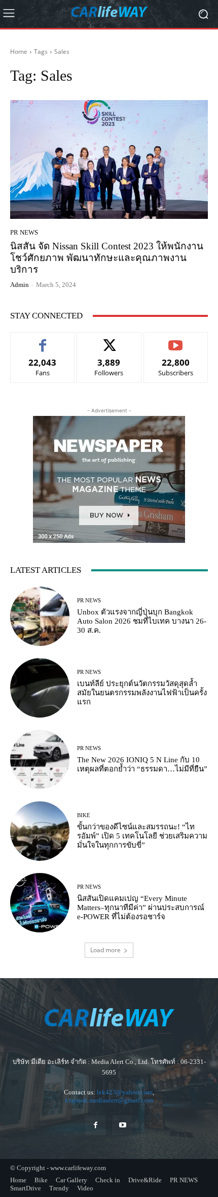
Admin (19, 284)
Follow (109, 340)
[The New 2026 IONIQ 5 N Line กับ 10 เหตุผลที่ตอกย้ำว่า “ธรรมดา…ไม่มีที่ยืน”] (39, 759)
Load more (105, 950)
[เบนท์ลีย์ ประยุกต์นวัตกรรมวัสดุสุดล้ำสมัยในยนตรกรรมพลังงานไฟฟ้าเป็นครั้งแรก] (39, 688)
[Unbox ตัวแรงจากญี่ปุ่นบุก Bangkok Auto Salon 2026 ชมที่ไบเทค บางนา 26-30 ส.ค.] (39, 616)
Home (18, 51)
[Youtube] (122, 1125)
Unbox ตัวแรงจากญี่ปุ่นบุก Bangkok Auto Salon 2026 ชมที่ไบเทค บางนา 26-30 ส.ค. (141, 621)
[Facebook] (95, 1125)
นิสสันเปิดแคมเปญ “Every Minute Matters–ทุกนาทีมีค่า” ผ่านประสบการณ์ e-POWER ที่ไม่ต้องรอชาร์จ (140, 907)
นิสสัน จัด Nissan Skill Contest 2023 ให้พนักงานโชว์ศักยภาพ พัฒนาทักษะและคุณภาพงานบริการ (106, 258)
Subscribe (176, 340)
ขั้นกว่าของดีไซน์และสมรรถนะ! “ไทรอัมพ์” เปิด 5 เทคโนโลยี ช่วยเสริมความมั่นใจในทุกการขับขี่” (142, 836)
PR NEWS (24, 232)
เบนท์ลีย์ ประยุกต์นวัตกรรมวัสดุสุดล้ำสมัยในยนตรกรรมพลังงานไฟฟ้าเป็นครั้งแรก (142, 693)
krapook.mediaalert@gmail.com (109, 1100)
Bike (83, 815)
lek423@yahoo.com (125, 1092)
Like (43, 340)
